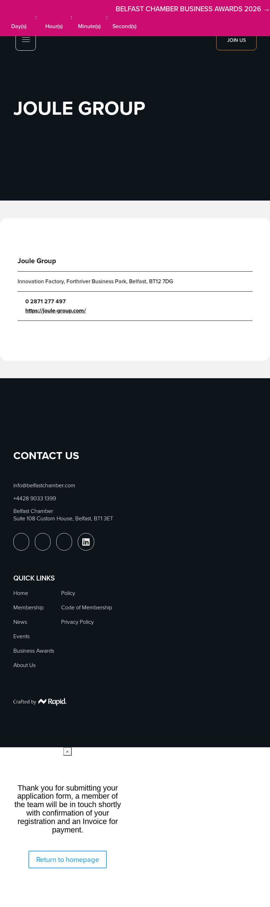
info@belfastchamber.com (44, 485)
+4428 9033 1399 (34, 498)
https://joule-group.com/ (55, 310)
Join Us (236, 40)
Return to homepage (67, 859)
